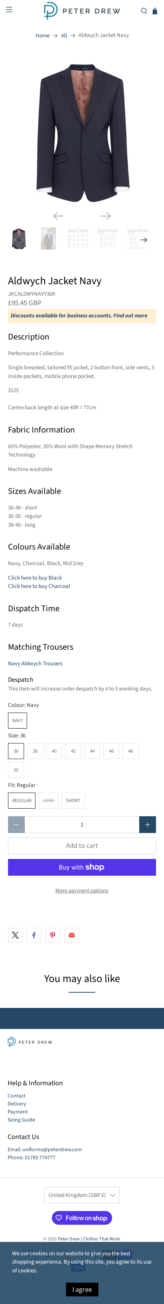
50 (16, 770)
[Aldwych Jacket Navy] (82, 130)
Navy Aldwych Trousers (35, 664)
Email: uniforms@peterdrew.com (45, 1149)
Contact (17, 1096)
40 (54, 751)
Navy (17, 720)
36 (16, 751)
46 (111, 751)
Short (73, 800)
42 (73, 751)
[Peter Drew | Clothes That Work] (82, 11)
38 (35, 751)
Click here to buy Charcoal (39, 586)
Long (49, 800)
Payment (18, 1112)
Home (42, 35)
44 (92, 751)
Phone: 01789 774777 (31, 1157)
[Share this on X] (15, 935)
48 (130, 751)
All (64, 35)
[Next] (106, 216)
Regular (21, 800)
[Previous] (58, 216)
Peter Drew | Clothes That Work (89, 1238)
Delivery (17, 1104)
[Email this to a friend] (71, 935)
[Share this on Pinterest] (52, 935)
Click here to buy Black (35, 578)
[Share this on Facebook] (34, 935)
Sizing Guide (21, 1120)
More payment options (81, 891)
